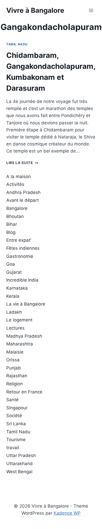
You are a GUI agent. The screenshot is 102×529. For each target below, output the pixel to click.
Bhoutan (15, 216)
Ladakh (14, 312)
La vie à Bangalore (25, 304)
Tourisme (16, 439)
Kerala (12, 296)
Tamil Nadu (17, 44)
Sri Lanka (16, 423)
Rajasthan (16, 375)
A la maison (18, 176)
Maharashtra (19, 343)
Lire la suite (22, 163)
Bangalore (16, 208)
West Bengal (19, 471)
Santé (12, 399)
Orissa (13, 359)
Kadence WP (67, 513)
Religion (14, 383)
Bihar (11, 224)
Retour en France (24, 391)
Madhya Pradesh (24, 336)
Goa (10, 264)
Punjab (13, 367)
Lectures (15, 328)
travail (12, 447)
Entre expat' (18, 240)
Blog (10, 232)
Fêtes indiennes (22, 248)
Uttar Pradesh (21, 455)
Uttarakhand (19, 463)
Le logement (19, 320)
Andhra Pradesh (23, 192)
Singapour (16, 407)
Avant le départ (22, 200)
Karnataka (17, 288)
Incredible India (22, 280)
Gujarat (14, 272)
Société (14, 415)
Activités (15, 184)
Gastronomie (19, 256)
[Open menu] (91, 10)
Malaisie (15, 352)
